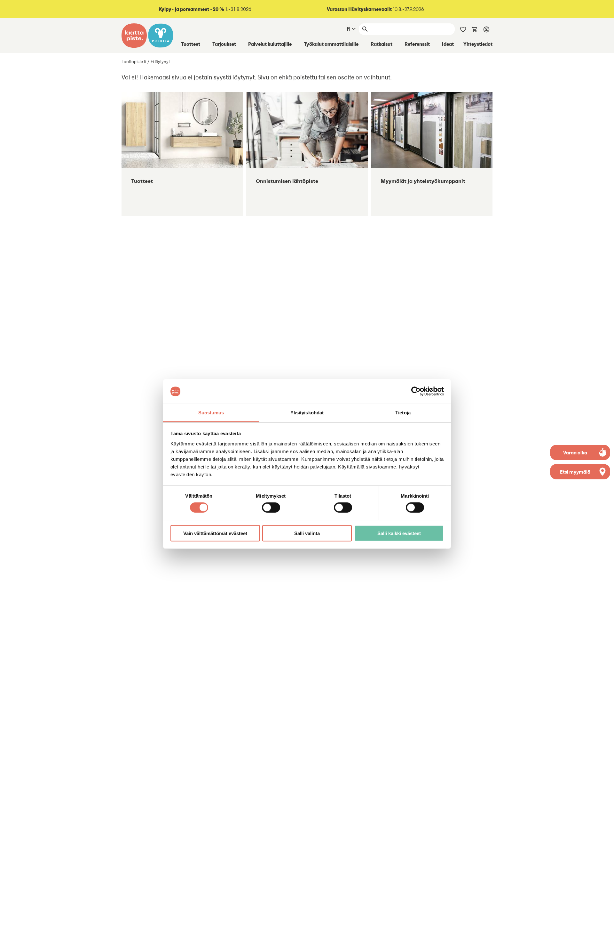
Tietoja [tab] (403, 412)
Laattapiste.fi (134, 61)
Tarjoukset (224, 44)
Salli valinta (307, 533)
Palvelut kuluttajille (270, 44)
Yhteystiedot (477, 44)
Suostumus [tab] (211, 412)
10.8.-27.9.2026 (375, 9)
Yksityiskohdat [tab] (307, 412)
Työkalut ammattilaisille (331, 44)
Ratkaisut (381, 44)
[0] (474, 28)
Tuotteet (190, 44)
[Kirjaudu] (486, 29)
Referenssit (417, 44)
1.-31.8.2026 (205, 9)
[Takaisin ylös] (604, 918)
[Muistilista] (463, 28)
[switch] (271, 507)
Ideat (448, 44)
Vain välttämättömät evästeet (215, 533)
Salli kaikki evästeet (399, 533)
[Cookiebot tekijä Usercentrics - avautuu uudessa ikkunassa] (416, 391)
